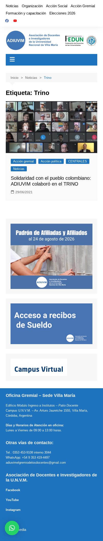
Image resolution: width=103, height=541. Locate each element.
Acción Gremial (83, 6)
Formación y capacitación (26, 13)
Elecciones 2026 (62, 13)
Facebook (13, 490)
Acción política (51, 161)
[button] (12, 528)
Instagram (13, 510)
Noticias (12, 6)
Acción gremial (23, 161)
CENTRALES (77, 161)
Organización (32, 6)
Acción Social (56, 6)
